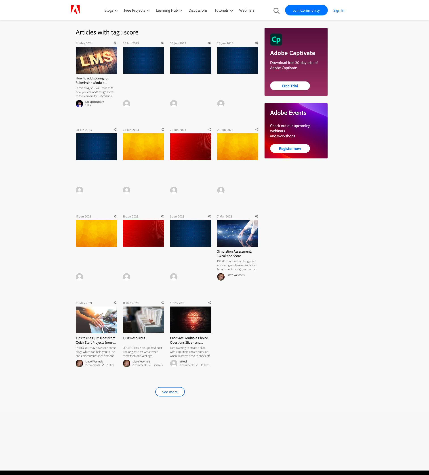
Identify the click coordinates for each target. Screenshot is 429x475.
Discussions (198, 10)
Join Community (306, 10)
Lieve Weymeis (235, 275)
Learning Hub (167, 10)
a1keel (183, 361)
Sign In (338, 10)
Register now (290, 148)
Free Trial (290, 85)
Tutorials (221, 10)
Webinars (246, 10)
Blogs (108, 10)
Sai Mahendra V (94, 102)
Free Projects (135, 10)
